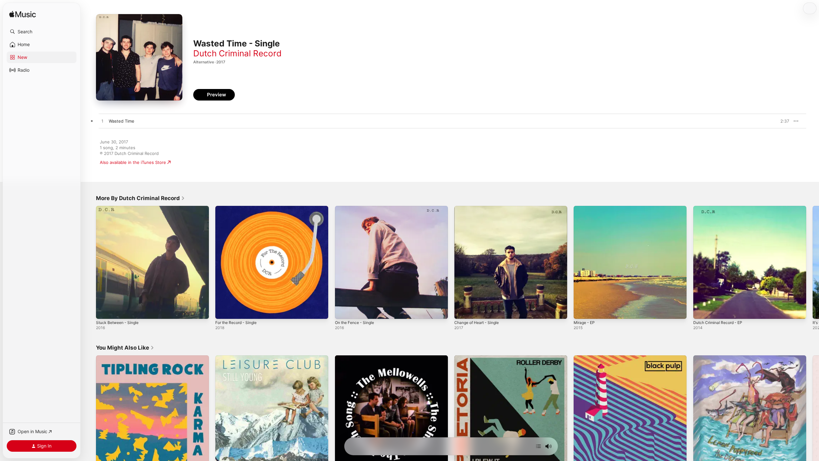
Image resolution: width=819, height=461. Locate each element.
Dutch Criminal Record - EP (720, 208)
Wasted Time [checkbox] (121, 121)
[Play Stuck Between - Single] (104, 311)
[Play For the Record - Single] (223, 311)
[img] (22, 14)
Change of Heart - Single (479, 208)
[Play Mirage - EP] (581, 311)
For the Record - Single (238, 208)
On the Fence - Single (357, 208)
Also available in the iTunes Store (133, 162)
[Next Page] (812, 262)
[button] (41, 31)
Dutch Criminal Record (237, 53)
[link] (140, 198)
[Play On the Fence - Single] (343, 311)
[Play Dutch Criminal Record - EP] (701, 311)
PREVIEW (782, 121)
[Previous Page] (89, 262)
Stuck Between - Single (119, 208)
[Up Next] (538, 446)
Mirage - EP (585, 208)
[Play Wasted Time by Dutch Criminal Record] (102, 121)
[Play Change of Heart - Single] (462, 311)
